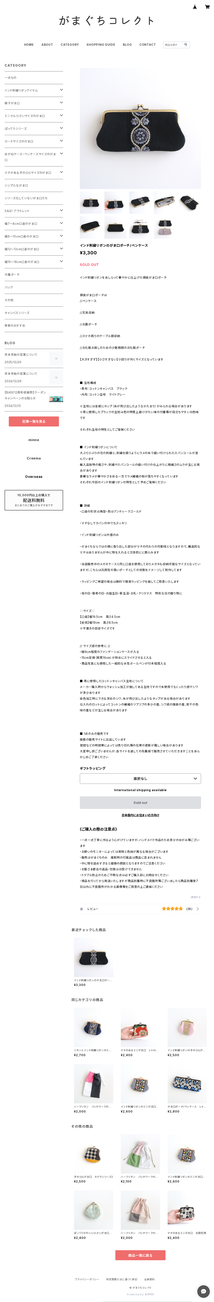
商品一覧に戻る (140, 1255)
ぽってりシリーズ (16, 128)
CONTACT (147, 44)
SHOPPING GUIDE (101, 44)
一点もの (11, 77)
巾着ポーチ (12, 274)
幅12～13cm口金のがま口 (22, 249)
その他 (9, 300)
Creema (34, 458)
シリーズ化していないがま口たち (26, 198)
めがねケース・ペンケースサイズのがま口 (30, 157)
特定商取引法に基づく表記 (122, 1279)
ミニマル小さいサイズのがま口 (25, 116)
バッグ (9, 287)
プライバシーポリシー (87, 1279)
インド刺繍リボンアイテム (21, 90)
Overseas (34, 477)
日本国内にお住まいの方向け (140, 815)
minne (33, 440)
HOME (29, 44)
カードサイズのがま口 (19, 141)
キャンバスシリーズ (17, 313)
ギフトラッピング (92, 768)
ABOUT (47, 44)
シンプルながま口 (16, 185)
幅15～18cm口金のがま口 (22, 262)
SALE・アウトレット (17, 211)
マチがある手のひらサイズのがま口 (28, 172)
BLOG (127, 44)
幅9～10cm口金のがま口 (21, 236)
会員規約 (149, 1279)
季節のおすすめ (15, 325)
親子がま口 (12, 103)
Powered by (136, 1294)
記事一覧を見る (33, 421)
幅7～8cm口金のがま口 (21, 223)
